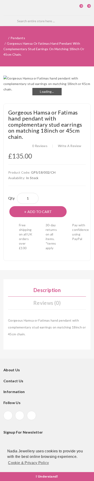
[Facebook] (8, 415)
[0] (77, 8)
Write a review (69, 146)
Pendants (17, 38)
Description (47, 290)
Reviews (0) (47, 303)
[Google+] (19, 415)
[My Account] (69, 8)
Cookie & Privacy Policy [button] (28, 463)
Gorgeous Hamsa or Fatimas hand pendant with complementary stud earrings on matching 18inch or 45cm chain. (43, 48)
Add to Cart (39, 211)
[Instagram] (31, 415)
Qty (11, 198)
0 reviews (39, 146)
